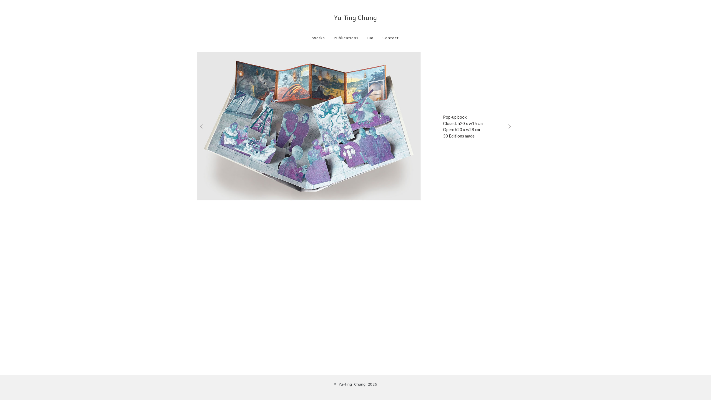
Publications (346, 38)
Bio (370, 38)
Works (318, 38)
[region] (355, 126)
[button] (201, 126)
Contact (390, 38)
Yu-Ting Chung (355, 18)
